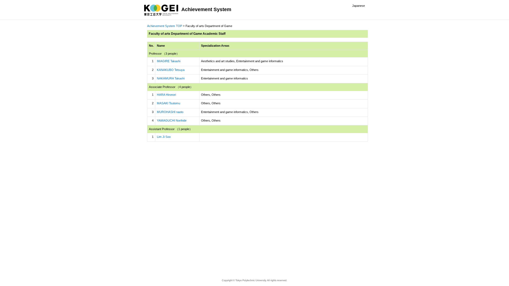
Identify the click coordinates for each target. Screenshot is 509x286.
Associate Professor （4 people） (171, 87)
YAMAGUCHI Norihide (172, 120)
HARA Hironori (166, 94)
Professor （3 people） (164, 53)
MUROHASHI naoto (170, 112)
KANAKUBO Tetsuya (171, 70)
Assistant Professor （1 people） (170, 129)
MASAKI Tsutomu (168, 103)
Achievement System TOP (164, 26)
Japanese (358, 5)
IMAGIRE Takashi (168, 61)
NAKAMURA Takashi (171, 78)
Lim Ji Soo (164, 136)
